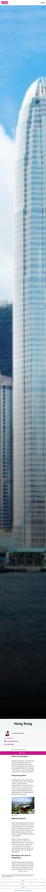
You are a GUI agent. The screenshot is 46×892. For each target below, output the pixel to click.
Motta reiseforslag (9, 744)
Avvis (23, 884)
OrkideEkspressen (4, 2)
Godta (23, 880)
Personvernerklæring (27, 890)
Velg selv (23, 887)
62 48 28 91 (10, 738)
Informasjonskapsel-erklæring (19, 890)
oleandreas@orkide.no (13, 741)
